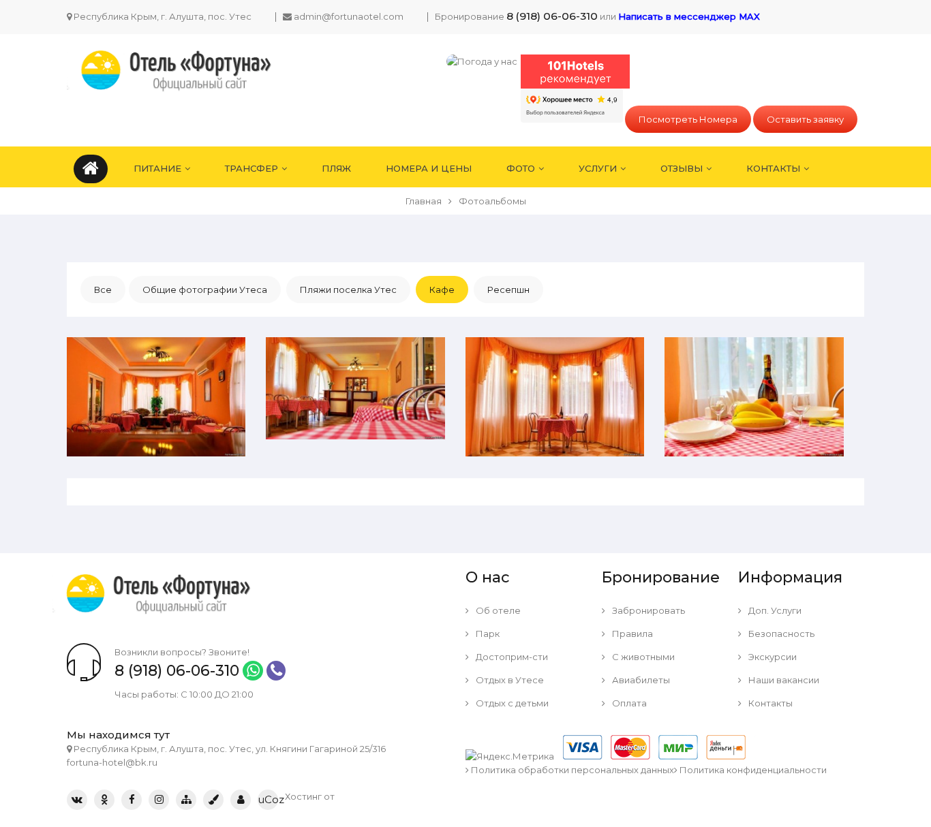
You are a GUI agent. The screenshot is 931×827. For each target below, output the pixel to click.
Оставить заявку (805, 119)
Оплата (628, 703)
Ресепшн (508, 289)
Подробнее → (135, 445)
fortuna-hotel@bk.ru (112, 762)
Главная (424, 201)
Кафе (442, 289)
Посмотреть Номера (688, 119)
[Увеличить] (204, 445)
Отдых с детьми (511, 703)
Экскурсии (771, 656)
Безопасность (780, 633)
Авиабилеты (640, 679)
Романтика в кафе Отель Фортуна (555, 350)
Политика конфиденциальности (752, 769)
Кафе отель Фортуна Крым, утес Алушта (156, 350)
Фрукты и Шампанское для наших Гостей (754, 350)
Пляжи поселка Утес (348, 289)
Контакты (769, 703)
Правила (631, 633)
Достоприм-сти (511, 656)
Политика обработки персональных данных (571, 769)
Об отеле (497, 610)
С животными (642, 656)
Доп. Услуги (774, 610)
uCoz (268, 799)
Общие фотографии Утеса (204, 289)
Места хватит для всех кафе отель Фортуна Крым (355, 350)
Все (103, 289)
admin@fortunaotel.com (348, 16)
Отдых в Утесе (509, 679)
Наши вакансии (782, 679)
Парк (487, 633)
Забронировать (647, 610)
